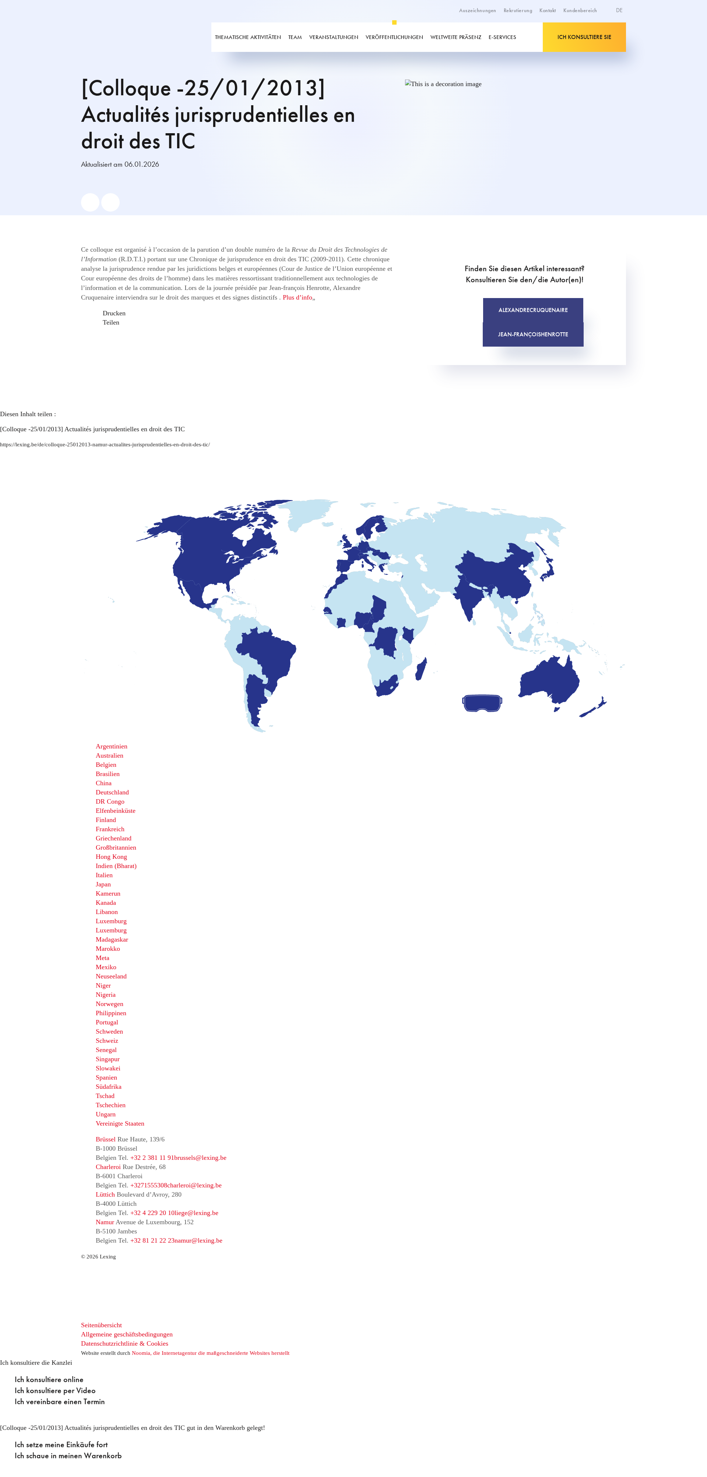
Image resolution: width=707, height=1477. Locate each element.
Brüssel (106, 1139)
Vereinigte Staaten (120, 1123)
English (602, 28)
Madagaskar (112, 939)
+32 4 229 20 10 (152, 1212)
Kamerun (108, 893)
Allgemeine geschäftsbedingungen (127, 1334)
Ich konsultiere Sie (584, 37)
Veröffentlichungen (394, 37)
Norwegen (109, 1003)
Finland (106, 819)
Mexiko (106, 967)
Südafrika (109, 1086)
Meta (102, 957)
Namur (105, 1222)
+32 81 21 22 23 (152, 1240)
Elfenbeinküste (116, 810)
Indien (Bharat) (116, 865)
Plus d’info (297, 297)
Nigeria (106, 994)
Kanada (106, 902)
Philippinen (111, 1013)
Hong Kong (111, 856)
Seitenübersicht (101, 1325)
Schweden (109, 1031)
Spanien (106, 1077)
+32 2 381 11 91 (152, 1157)
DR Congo (110, 801)
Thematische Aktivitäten (248, 37)
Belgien (106, 764)
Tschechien (111, 1105)
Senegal (106, 1049)
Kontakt (547, 10)
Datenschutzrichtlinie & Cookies (124, 1343)
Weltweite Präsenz (455, 37)
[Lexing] (134, 37)
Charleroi (108, 1166)
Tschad (105, 1095)
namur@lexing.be (198, 1240)
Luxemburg (111, 921)
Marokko (108, 948)
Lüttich (105, 1194)
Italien (104, 875)
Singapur (108, 1059)
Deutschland (112, 792)
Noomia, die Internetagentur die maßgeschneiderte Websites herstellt (210, 1353)
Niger (103, 985)
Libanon (107, 911)
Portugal (107, 1022)
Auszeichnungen (477, 10)
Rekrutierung (518, 10)
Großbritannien (116, 847)
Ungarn (106, 1114)
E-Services (502, 37)
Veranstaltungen (333, 37)
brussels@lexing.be (200, 1157)
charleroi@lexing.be (194, 1185)
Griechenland (113, 838)
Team (295, 37)
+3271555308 (148, 1185)
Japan (103, 884)
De (620, 10)
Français (603, 36)
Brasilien (108, 774)
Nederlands (607, 44)
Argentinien (111, 746)
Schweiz (107, 1040)
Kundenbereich (580, 10)
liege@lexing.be (196, 1212)
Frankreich (110, 829)
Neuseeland (111, 976)
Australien (109, 755)
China (104, 783)
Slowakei (108, 1068)
